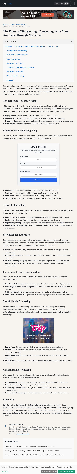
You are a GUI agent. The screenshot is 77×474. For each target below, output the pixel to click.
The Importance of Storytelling (16, 51)
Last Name (24, 164)
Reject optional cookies (49, 471)
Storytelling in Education (14, 63)
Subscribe (38, 180)
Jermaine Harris (17, 424)
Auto (66, 3)
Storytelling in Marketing (14, 71)
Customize (4, 471)
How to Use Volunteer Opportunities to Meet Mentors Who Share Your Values (34, 455)
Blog (7, 3)
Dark (61, 3)
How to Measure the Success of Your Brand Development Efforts (29, 446)
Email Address (25, 171)
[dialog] (38, 469)
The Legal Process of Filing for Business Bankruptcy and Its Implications (32, 450)
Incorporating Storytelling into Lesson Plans (21, 67)
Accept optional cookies (66, 471)
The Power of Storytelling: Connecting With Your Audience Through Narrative (31, 46)
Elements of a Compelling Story (16, 55)
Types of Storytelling (13, 59)
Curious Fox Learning (23, 434)
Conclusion (10, 80)
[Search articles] (72, 3)
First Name (24, 157)
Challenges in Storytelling (15, 76)
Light (56, 3)
